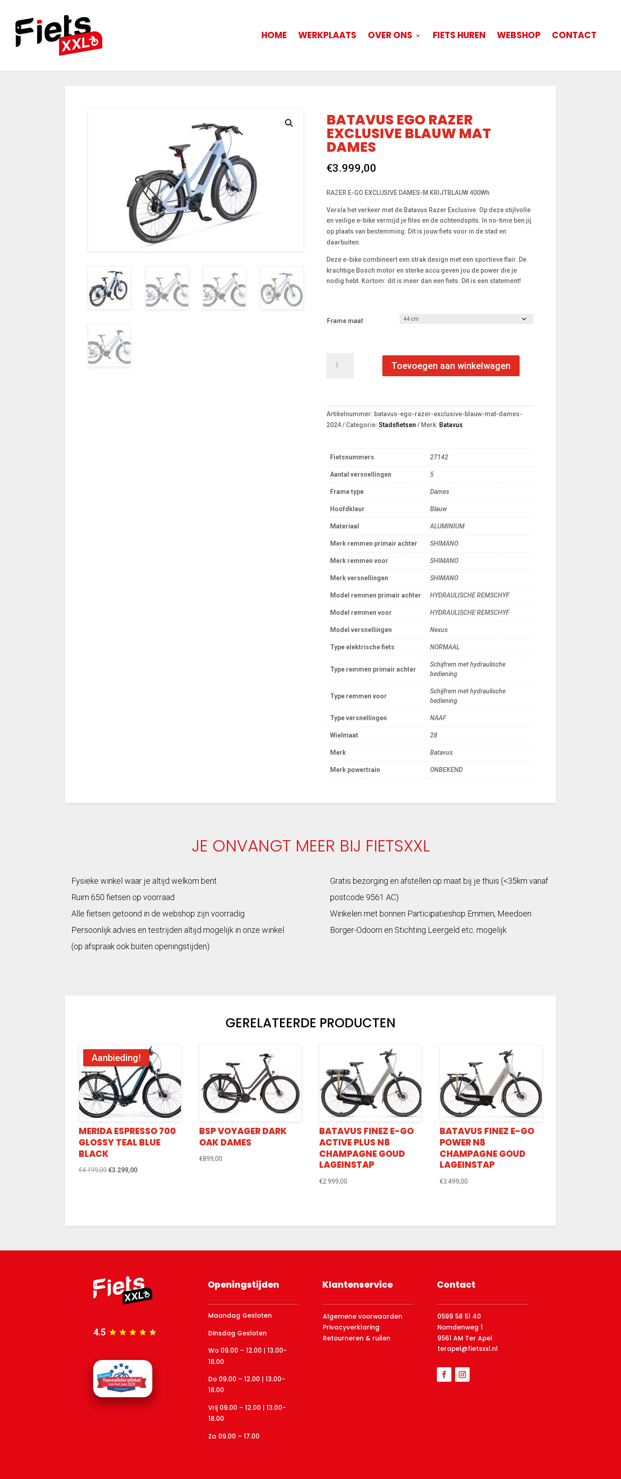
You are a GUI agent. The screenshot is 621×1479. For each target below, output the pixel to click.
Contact (574, 36)
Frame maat (345, 320)
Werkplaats (327, 36)
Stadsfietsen (397, 424)
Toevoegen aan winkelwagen (451, 365)
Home (274, 36)
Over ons (390, 36)
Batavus (451, 424)
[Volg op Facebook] (444, 1374)
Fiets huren (459, 36)
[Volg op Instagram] (462, 1374)
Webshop (519, 36)
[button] (289, 123)
